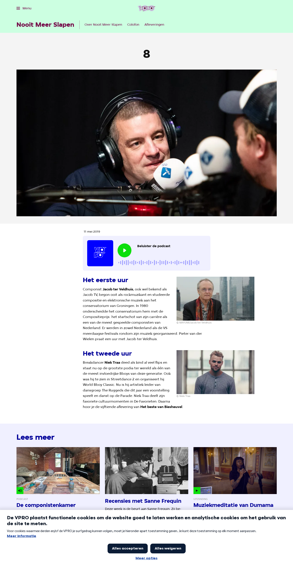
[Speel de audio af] (124, 250)
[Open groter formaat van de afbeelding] (216, 299)
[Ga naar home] (146, 8)
